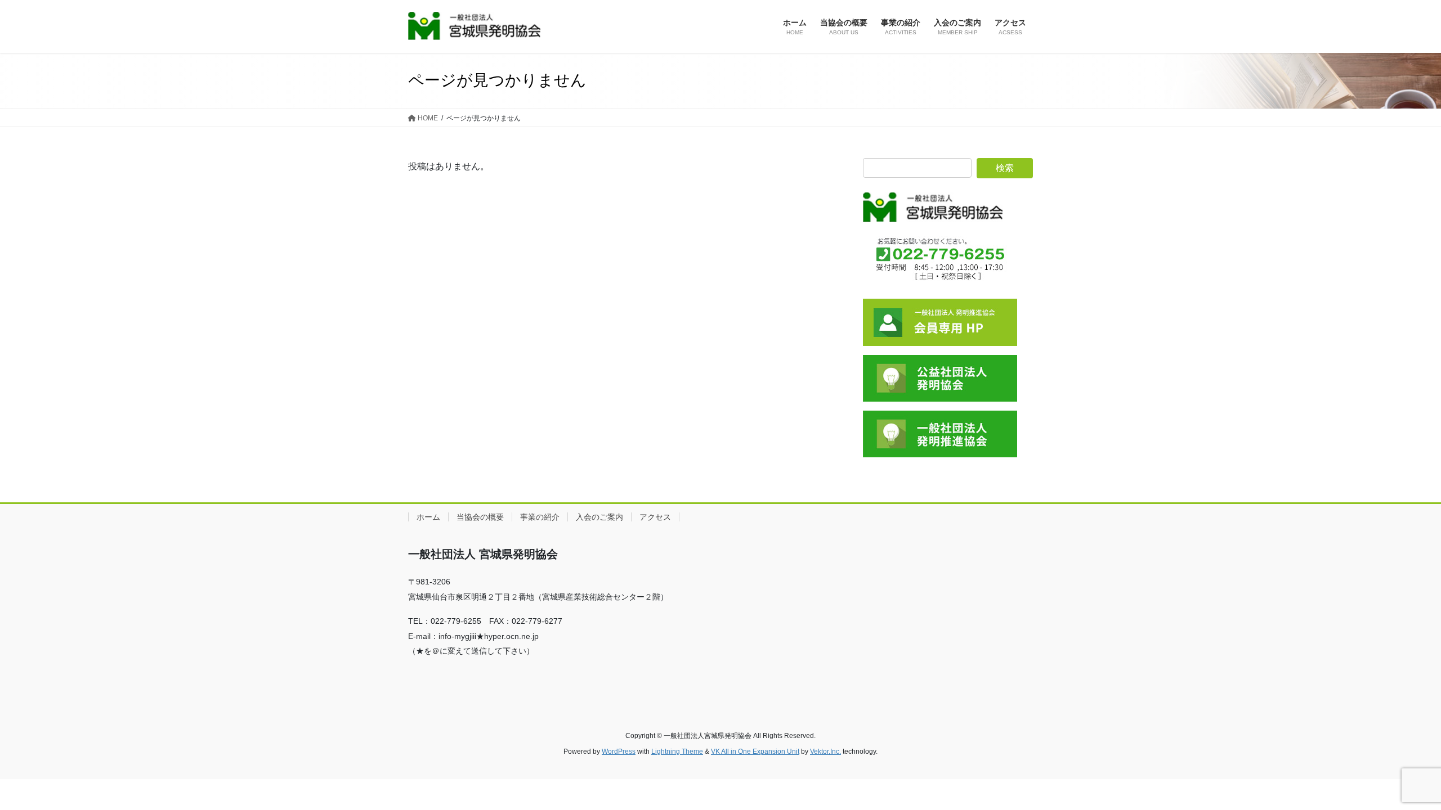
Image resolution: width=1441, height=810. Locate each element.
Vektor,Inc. (825, 751)
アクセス (655, 516)
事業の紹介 (540, 516)
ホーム (428, 516)
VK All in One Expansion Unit (755, 751)
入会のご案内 (599, 516)
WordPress (619, 751)
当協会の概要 (480, 516)
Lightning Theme (677, 751)
